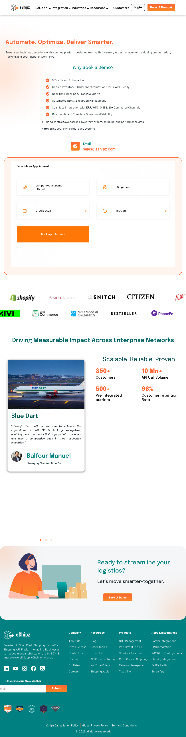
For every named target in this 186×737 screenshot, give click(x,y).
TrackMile (125, 671)
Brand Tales (98, 653)
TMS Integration (161, 646)
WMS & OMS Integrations (166, 653)
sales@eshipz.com (99, 148)
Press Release (77, 646)
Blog (93, 640)
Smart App (158, 671)
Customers (121, 8)
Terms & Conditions (124, 725)
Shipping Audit (100, 671)
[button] (41, 540)
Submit (56, 688)
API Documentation (103, 659)
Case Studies (99, 646)
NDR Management (130, 640)
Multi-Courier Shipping (133, 659)
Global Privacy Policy (95, 725)
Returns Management (132, 665)
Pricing (73, 659)
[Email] (75, 146)
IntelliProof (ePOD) (130, 646)
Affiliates (74, 665)
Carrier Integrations (163, 640)
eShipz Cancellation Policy (61, 725)
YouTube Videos (101, 665)
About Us (74, 640)
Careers (74, 671)
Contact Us (76, 653)
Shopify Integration (163, 659)
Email (87, 143)
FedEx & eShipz (160, 665)
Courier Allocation (130, 653)
